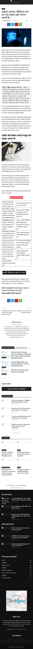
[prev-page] (3, 378)
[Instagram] (14, 340)
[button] (3, 2)
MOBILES (4, 374)
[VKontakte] (23, 640)
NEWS (7, 6)
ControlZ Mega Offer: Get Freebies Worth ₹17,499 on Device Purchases (20, 364)
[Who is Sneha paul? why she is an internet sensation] (6, 530)
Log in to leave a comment (16, 389)
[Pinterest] (16, 24)
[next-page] (5, 378)
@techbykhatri (17, 488)
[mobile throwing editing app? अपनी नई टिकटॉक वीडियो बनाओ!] (6, 546)
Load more (16, 432)
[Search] (30, 2)
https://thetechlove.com (16, 324)
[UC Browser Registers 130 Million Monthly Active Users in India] (6, 402)
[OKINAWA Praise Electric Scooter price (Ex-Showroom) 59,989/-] (6, 538)
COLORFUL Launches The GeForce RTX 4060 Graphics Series (9, 312)
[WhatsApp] (20, 24)
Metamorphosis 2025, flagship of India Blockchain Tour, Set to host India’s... (21, 516)
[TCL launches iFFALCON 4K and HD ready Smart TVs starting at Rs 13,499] (6, 418)
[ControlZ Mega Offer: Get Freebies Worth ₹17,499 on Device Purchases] (6, 364)
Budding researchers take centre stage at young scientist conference (21, 426)
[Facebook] (8, 24)
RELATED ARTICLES (8, 347)
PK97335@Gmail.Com (20, 629)
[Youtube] (21, 340)
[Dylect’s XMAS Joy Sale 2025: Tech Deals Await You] (6, 508)
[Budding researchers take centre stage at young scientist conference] (6, 426)
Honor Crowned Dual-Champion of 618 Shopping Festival (8, 454)
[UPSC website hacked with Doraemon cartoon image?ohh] (24, 446)
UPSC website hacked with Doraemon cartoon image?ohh (23, 454)
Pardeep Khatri (6, 20)
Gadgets (4, 367)
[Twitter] (12, 24)
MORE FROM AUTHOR (21, 347)
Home (3, 6)
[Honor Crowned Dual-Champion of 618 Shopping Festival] (9, 446)
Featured (4, 450)
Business (4, 357)
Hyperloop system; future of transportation (24, 311)
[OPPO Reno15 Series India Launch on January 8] (6, 372)
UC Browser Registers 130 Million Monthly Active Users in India (23, 471)
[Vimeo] (18, 640)
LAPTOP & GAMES (5, 467)
